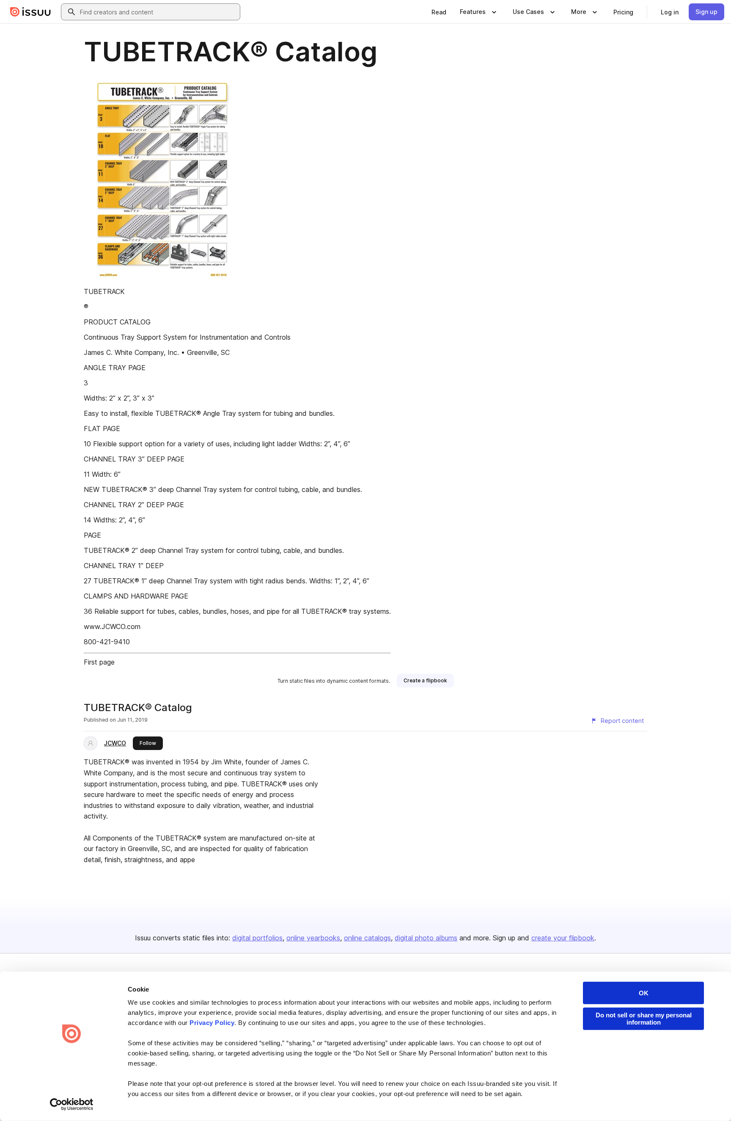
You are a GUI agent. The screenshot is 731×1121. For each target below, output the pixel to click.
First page (99, 662)
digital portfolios (257, 938)
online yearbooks (313, 938)
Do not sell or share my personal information (644, 1018)
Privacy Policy (212, 1022)
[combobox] (158, 12)
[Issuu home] (30, 11)
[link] (439, 11)
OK (644, 993)
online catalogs (367, 938)
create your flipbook (562, 938)
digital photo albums (426, 938)
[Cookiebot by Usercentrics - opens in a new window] (72, 1104)
